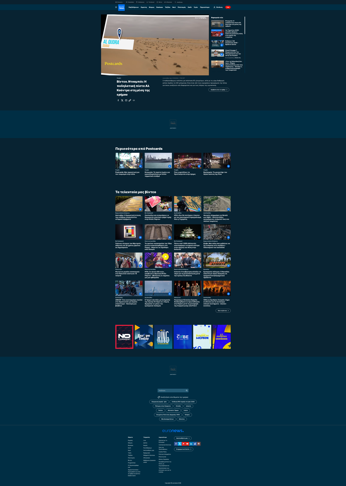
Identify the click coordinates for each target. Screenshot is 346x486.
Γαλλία (160, 410)
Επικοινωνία (162, 456)
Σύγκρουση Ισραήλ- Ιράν (159, 402)
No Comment (149, 213)
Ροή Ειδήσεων (134, 7)
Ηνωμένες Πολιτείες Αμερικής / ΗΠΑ (168, 415)
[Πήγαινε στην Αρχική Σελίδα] (121, 7)
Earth (189, 7)
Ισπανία (188, 406)
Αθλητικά (177, 297)
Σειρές (117, 170)
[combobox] (184, 2)
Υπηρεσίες (146, 437)
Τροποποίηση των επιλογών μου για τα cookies (165, 470)
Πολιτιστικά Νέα (150, 241)
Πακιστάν (118, 269)
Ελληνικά (119, 2)
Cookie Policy (163, 452)
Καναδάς (206, 269)
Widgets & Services (149, 455)
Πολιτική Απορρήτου (165, 454)
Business (159, 7)
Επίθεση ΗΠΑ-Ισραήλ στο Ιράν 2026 (183, 402)
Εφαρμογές (146, 453)
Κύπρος (187, 415)
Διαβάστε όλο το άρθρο (218, 89)
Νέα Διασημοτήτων (167, 419)
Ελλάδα (178, 406)
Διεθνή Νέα (177, 213)
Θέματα (130, 437)
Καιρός (145, 445)
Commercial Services (165, 445)
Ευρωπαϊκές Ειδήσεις (122, 213)
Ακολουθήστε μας (148, 450)
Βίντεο (130, 460)
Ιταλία (186, 410)
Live (228, 7)
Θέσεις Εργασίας (164, 459)
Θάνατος (182, 419)
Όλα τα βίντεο (222, 310)
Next (174, 7)
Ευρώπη (144, 7)
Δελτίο (145, 443)
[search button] (175, 2)
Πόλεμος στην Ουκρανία (163, 406)
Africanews (146, 458)
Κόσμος (151, 7)
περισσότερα (163, 437)
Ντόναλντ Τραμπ (173, 410)
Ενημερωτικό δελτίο (182, 449)
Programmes (131, 463)
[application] (155, 44)
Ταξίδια (167, 7)
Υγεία (196, 7)
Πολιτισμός (182, 7)
